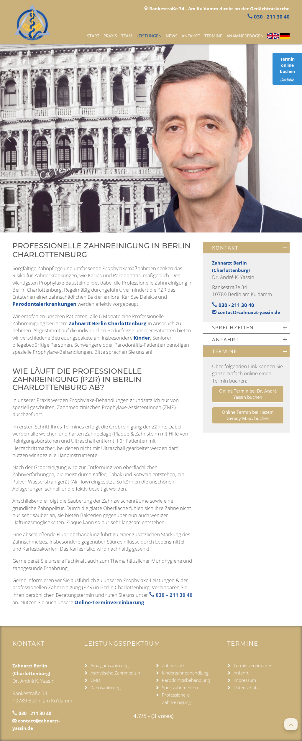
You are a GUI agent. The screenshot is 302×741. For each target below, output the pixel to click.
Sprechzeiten (233, 327)
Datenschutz (246, 687)
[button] (9, 138)
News (172, 36)
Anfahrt (191, 36)
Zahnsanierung (106, 687)
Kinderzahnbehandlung (185, 673)
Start (93, 36)
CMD (95, 680)
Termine (213, 36)
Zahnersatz (173, 665)
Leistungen (149, 36)
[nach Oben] (291, 724)
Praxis (110, 36)
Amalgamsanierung (110, 665)
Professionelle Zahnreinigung (176, 698)
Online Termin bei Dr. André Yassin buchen (248, 394)
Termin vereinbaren (253, 665)
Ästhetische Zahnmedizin (115, 673)
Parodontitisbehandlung (186, 680)
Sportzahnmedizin (180, 687)
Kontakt (225, 247)
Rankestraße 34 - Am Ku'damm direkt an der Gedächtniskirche (219, 8)
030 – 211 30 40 (174, 595)
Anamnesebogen (245, 36)
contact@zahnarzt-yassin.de (248, 312)
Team (126, 36)
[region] (151, 138)
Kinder (142, 337)
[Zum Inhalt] (151, 220)
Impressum (245, 680)
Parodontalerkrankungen (44, 303)
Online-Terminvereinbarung (109, 602)
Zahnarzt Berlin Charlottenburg (108, 323)
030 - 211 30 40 (272, 16)
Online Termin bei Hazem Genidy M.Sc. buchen (248, 415)
